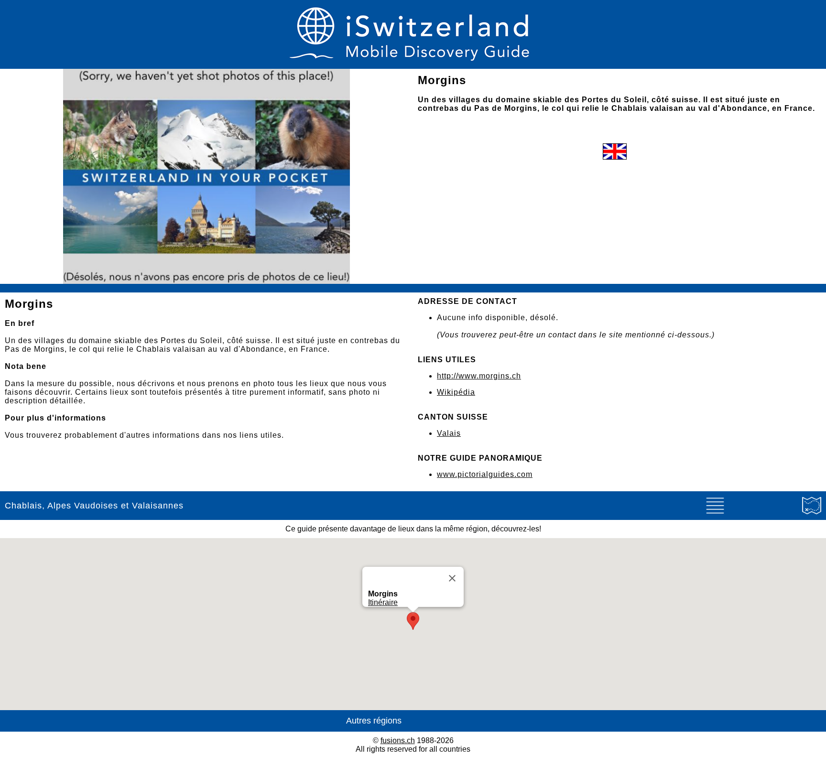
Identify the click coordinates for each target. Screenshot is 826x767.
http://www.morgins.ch (479, 376)
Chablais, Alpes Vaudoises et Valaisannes (94, 505)
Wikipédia (456, 392)
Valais (449, 433)
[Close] (452, 578)
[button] (413, 621)
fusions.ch (397, 740)
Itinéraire (383, 602)
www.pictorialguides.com (485, 474)
